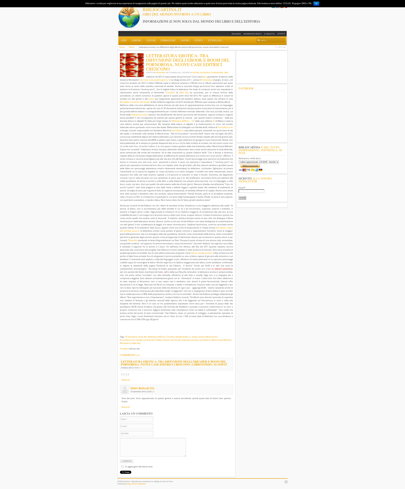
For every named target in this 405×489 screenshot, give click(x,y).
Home (122, 47)
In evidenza (205, 73)
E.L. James (193, 337)
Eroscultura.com (225, 127)
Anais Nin (142, 337)
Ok (316, 4)
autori (151, 99)
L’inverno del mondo (140, 102)
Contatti (281, 34)
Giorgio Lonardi (143, 340)
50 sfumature (206, 80)
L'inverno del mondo (171, 340)
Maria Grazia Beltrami (221, 340)
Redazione (236, 34)
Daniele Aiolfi (181, 337)
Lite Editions (205, 340)
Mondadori (125, 102)
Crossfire (170, 92)
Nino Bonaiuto (142, 388)
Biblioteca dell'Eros (156, 337)
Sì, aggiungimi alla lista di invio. (139, 466)
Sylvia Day (135, 343)
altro (204, 77)
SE (213, 121)
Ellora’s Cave (196, 253)
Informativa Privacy (252, 34)
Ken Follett (156, 340)
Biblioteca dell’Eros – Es (183, 121)
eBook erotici (211, 337)
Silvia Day (184, 92)
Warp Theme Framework (136, 484)
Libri (226, 73)
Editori (132, 47)
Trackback (124, 349)
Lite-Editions (177, 130)
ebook (201, 337)
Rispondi (126, 380)
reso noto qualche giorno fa (157, 80)
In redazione (217, 73)
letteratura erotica (139, 115)
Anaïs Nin (133, 240)
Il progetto (269, 34)
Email (242, 188)
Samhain (208, 253)
